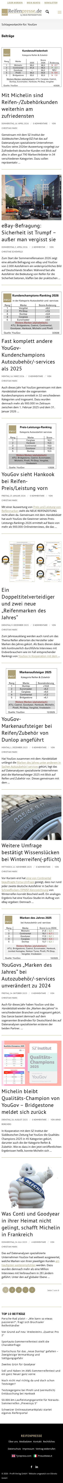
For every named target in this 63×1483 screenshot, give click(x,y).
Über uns (13, 1441)
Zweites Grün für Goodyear (19, 1364)
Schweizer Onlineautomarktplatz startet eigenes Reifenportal (27, 1411)
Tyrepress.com (23, 1455)
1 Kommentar (38, 247)
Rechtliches (49, 1441)
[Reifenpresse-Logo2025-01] (22, 12)
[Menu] (59, 12)
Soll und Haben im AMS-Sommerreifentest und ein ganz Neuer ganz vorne (31, 1372)
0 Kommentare (40, 123)
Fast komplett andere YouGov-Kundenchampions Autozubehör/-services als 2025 (28, 354)
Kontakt (37, 1441)
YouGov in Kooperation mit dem (38, 656)
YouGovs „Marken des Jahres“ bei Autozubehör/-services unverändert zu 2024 (28, 975)
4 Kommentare (38, 1242)
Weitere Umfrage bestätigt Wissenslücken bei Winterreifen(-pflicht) (31, 852)
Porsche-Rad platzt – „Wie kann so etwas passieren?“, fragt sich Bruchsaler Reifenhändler (27, 1322)
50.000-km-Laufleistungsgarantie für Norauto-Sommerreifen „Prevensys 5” (30, 1401)
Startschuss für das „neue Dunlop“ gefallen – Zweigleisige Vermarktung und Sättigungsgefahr (30, 1355)
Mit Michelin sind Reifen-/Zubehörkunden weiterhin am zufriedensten (30, 105)
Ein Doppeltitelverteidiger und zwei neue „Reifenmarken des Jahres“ (28, 603)
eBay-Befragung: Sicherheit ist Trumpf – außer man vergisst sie (29, 232)
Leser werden (15, 2)
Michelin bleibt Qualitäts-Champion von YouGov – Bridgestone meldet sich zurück (31, 1101)
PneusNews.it (45, 1455)
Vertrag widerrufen (45, 1448)
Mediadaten (25, 1441)
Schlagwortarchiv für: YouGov (19, 24)
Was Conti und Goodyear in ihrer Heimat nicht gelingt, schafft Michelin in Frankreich (31, 1224)
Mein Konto (33, 2)
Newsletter (50, 2)
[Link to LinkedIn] (36, 1467)
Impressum (28, 1448)
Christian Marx (9, 128)
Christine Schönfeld (12, 251)
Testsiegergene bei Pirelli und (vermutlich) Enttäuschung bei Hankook (28, 1391)
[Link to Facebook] (31, 1467)
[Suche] (48, 12)
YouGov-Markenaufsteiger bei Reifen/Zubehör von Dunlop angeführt (27, 729)
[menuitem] (15, 3)
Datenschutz (14, 1448)
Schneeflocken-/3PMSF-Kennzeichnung (25, 890)
